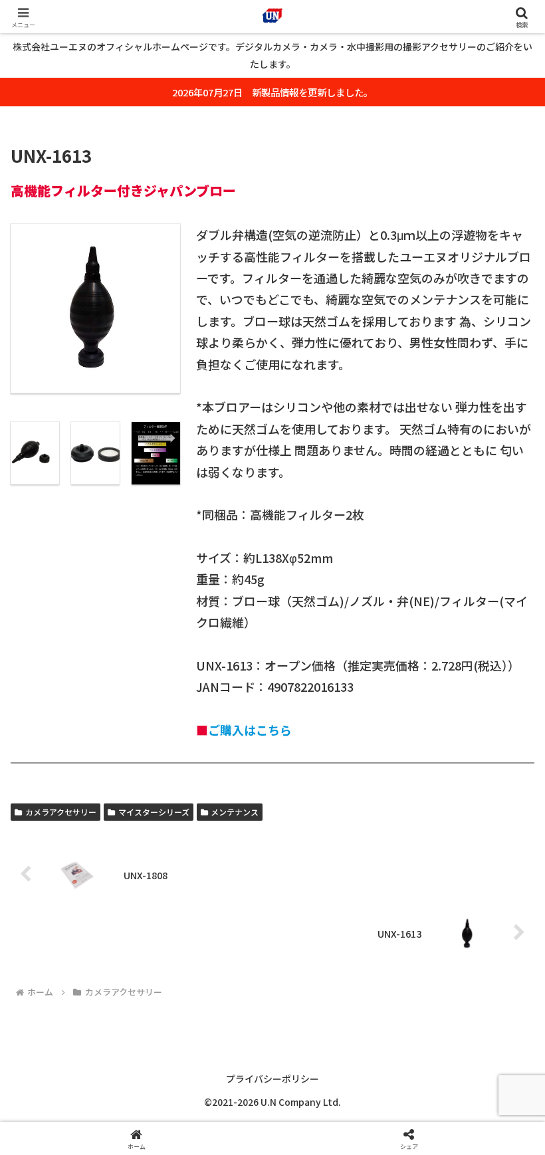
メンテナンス (235, 811)
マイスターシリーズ (153, 811)
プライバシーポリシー (272, 1078)
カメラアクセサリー (60, 811)
